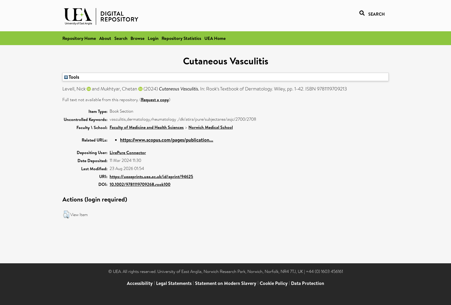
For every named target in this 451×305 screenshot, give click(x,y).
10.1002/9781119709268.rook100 (140, 184)
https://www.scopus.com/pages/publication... (166, 140)
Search (120, 38)
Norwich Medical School (210, 127)
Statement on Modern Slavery (225, 283)
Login (153, 38)
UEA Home (215, 38)
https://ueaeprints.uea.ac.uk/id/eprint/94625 (151, 176)
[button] (66, 214)
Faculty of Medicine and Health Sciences (147, 127)
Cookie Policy (274, 283)
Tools (73, 77)
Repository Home (79, 38)
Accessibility (140, 283)
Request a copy (155, 99)
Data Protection (307, 283)
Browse (137, 38)
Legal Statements (174, 283)
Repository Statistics (181, 38)
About (105, 38)
